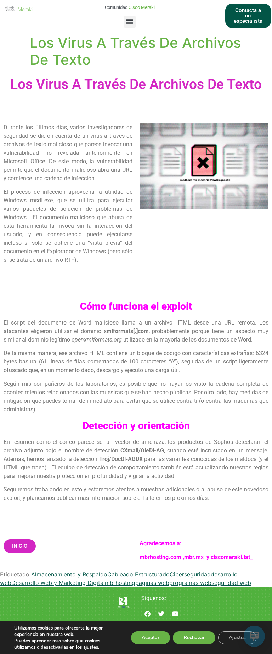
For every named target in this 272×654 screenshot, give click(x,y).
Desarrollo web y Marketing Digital (58, 582)
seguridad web (231, 582)
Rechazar (194, 637)
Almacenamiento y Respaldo (69, 574)
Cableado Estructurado (138, 574)
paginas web (152, 582)
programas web (190, 582)
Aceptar (150, 637)
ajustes (90, 647)
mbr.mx (194, 557)
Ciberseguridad (190, 574)
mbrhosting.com (160, 557)
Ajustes (237, 637)
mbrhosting (120, 582)
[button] (130, 22)
